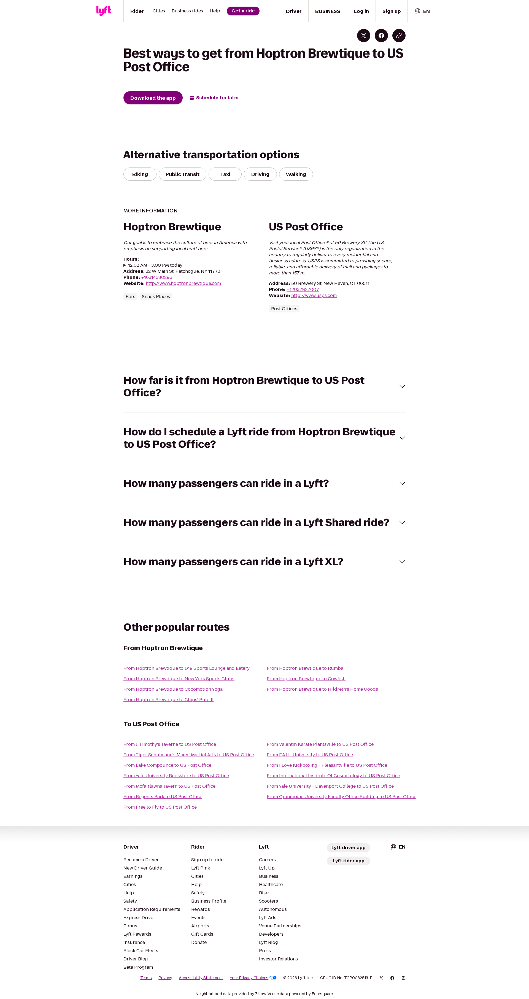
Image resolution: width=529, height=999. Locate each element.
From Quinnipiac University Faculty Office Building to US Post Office (341, 796)
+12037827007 (303, 289)
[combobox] (422, 11)
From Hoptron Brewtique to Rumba (305, 668)
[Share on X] (363, 35)
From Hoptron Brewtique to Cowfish (306, 679)
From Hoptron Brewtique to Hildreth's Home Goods (322, 689)
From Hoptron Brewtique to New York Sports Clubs (178, 679)
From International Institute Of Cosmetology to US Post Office (333, 776)
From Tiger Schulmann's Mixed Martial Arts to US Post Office (188, 755)
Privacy (165, 978)
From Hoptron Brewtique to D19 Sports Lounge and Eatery (186, 668)
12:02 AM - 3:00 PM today (155, 265)
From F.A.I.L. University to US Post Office (310, 755)
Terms (146, 978)
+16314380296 (156, 277)
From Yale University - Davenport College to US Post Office (330, 786)
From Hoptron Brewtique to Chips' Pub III (168, 699)
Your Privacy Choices (249, 978)
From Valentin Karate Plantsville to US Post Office (320, 744)
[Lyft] (103, 11)
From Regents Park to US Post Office (162, 796)
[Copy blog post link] (399, 35)
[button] (264, 386)
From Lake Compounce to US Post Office (167, 765)
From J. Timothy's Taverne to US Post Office (169, 744)
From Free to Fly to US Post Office (160, 807)
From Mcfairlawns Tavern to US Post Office (169, 786)
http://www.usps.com (314, 295)
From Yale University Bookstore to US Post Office (176, 776)
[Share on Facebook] (381, 35)
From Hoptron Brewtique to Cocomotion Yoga (173, 689)
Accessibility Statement (201, 978)
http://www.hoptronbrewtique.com (183, 283)
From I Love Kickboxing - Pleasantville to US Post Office (327, 765)
